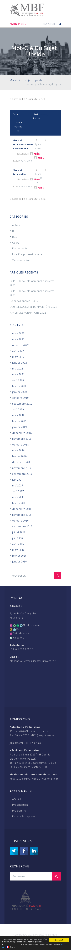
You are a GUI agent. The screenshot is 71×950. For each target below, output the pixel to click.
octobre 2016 (20, 520)
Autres (16, 225)
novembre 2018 (21, 438)
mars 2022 (18, 356)
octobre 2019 (20, 397)
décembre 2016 (22, 509)
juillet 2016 (19, 532)
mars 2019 (18, 415)
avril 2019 (18, 409)
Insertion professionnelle (27, 254)
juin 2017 (17, 479)
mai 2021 (17, 368)
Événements (19, 248)
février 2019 (19, 421)
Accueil (16, 799)
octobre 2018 (20, 444)
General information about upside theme (23, 144)
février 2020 (19, 386)
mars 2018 (18, 450)
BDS (14, 236)
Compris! (59, 940)
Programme (19, 810)
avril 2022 (18, 351)
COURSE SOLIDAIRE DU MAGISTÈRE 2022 (33, 306)
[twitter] (14, 851)
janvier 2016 (19, 561)
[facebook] (24, 851)
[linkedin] (34, 851)
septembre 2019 (22, 403)
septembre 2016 (22, 526)
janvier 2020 (19, 392)
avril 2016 (18, 544)
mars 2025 (18, 333)
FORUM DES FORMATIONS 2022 (28, 312)
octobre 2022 (20, 345)
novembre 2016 (21, 514)
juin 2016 (17, 538)
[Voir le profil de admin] (32, 153)
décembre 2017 (22, 462)
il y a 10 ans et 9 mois (38, 148)
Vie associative (21, 260)
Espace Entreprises (23, 816)
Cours (15, 242)
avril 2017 (18, 491)
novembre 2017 (21, 468)
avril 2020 (18, 380)
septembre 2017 (22, 473)
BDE (14, 231)
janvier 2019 (19, 427)
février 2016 (19, 555)
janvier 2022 (19, 362)
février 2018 (19, 456)
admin (41, 158)
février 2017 (19, 503)
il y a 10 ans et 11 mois (38, 178)
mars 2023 (18, 339)
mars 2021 (18, 374)
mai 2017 (17, 485)
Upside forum (25, 161)
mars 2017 (18, 497)
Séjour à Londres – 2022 (24, 301)
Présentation (20, 804)
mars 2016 (18, 549)
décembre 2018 (22, 432)
